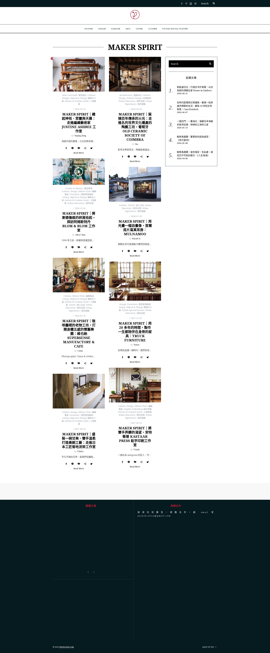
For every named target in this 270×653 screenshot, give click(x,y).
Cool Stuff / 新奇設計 (77, 95)
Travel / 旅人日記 (136, 205)
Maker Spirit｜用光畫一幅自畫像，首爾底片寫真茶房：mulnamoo (135, 227)
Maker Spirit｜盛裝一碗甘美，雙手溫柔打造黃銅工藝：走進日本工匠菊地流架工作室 (79, 440)
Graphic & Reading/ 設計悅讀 (137, 409)
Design (65, 98)
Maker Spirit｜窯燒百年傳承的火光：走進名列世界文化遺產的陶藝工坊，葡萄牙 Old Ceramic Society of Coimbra (135, 127)
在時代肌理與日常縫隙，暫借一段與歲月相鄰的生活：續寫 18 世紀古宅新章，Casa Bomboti (195, 106)
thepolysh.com (66, 626)
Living (66, 197)
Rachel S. (136, 238)
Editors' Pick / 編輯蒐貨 (83, 296)
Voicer (136, 345)
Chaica (80, 451)
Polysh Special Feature (133, 310)
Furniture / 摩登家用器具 (81, 194)
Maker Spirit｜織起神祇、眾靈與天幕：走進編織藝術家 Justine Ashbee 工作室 (79, 122)
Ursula (137, 449)
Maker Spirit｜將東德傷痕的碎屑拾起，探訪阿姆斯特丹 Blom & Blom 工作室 (79, 221)
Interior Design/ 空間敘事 (139, 98)
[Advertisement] (91, 589)
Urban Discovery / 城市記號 (132, 101)
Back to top (208, 626)
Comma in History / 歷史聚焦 (78, 188)
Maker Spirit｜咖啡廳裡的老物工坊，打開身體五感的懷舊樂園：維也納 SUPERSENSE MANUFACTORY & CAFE (79, 333)
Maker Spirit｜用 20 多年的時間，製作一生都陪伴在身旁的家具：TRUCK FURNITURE (135, 331)
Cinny (80, 351)
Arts (64, 95)
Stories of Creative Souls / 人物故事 (135, 412)
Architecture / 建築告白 (131, 95)
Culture (91, 95)
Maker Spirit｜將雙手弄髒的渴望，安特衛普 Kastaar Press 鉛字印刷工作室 (135, 436)
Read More (79, 153)
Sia (136, 144)
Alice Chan (80, 235)
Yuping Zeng (80, 135)
